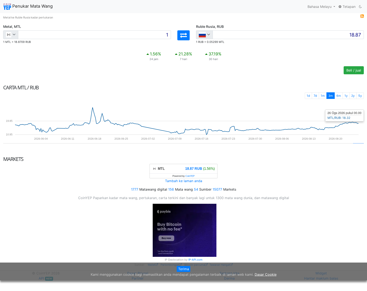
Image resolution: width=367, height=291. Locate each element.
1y (346, 95)
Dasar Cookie (266, 274)
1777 (134, 189)
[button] (183, 35)
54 (196, 189)
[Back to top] (358, 282)
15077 (217, 189)
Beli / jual (353, 70)
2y (353, 95)
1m (323, 95)
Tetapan (349, 6)
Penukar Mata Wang (32, 6)
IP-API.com (195, 259)
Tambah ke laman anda (183, 181)
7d (315, 95)
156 (171, 189)
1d (308, 95)
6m (338, 95)
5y (360, 95)
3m (330, 95)
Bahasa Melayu (320, 6)
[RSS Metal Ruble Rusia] (362, 16)
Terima (183, 269)
